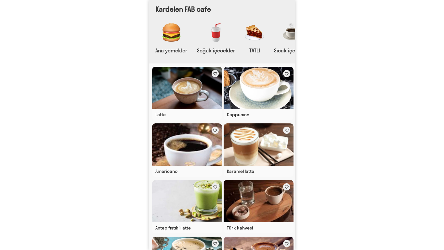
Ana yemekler (171, 50)
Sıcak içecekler (292, 50)
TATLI (254, 50)
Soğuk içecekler (216, 50)
